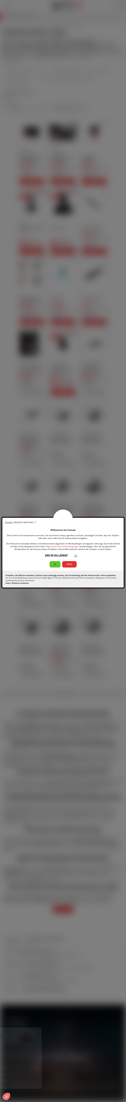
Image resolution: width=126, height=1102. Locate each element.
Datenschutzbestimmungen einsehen (23, 1072)
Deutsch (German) (24, 522)
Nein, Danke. (14, 1084)
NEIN (69, 564)
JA (55, 564)
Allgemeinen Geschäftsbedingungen (62, 546)
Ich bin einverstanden (61, 1084)
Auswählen (37, 1084)
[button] (6, 1096)
